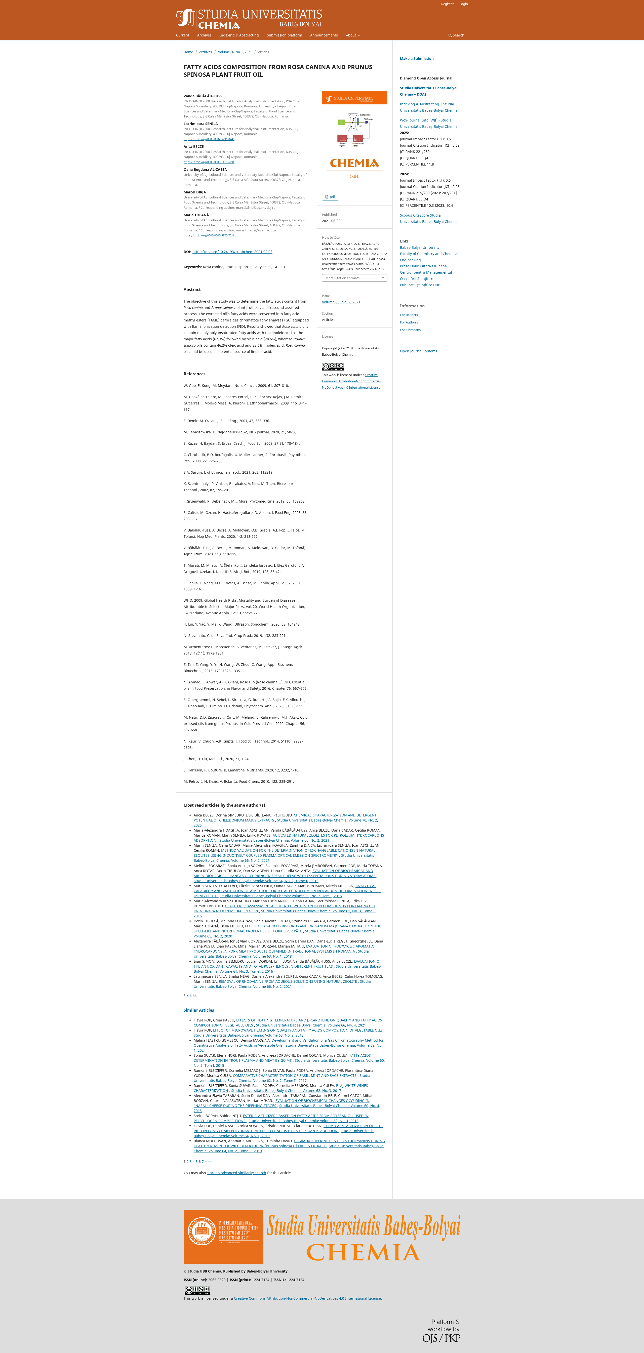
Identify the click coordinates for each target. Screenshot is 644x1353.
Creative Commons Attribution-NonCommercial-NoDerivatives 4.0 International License (351, 381)
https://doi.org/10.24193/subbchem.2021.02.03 (232, 251)
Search (458, 35)
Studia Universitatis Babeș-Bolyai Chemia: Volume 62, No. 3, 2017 (286, 1090)
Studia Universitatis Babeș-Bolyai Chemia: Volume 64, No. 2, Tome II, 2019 (256, 880)
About (351, 35)
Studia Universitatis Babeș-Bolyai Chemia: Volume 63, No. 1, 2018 (281, 954)
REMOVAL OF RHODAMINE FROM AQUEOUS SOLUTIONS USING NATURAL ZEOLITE (288, 981)
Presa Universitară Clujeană (423, 266)
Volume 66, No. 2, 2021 (235, 52)
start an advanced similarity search (236, 1172)
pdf (332, 196)
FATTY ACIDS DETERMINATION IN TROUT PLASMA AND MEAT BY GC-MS (282, 1058)
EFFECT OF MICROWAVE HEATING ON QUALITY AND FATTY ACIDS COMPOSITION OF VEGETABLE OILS (298, 1030)
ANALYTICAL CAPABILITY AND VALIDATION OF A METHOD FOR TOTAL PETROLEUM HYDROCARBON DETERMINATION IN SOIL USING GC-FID (287, 890)
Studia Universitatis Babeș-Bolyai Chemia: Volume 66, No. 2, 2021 (274, 840)
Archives (204, 35)
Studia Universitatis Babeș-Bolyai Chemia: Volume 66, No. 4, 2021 (311, 1025)
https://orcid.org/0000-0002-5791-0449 (209, 139)
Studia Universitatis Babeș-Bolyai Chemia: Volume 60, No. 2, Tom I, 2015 (281, 895)
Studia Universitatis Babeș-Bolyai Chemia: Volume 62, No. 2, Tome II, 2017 (282, 1078)
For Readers (409, 314)
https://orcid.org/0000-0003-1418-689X (209, 162)
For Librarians (410, 329)
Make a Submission (417, 58)
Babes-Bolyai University (419, 247)
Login (463, 4)
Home (188, 52)
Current (182, 35)
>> (195, 995)
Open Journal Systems (418, 351)
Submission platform (284, 35)
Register (447, 4)
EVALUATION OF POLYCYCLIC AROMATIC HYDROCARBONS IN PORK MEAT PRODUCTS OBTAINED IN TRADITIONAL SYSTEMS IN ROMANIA (284, 949)
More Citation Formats (342, 278)
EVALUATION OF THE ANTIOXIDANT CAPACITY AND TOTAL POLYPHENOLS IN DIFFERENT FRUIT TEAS (287, 964)
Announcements (324, 35)
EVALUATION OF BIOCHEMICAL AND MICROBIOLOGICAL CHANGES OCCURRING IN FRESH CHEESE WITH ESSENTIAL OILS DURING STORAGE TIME (285, 873)
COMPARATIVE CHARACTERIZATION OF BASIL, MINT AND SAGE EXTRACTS (295, 1075)
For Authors (409, 322)
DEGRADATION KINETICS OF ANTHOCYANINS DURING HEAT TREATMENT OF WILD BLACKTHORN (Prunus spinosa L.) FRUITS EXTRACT (289, 1143)
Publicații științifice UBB (420, 284)
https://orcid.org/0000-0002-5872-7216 (209, 235)
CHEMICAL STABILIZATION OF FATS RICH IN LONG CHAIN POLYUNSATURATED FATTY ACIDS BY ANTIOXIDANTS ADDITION (288, 1128)
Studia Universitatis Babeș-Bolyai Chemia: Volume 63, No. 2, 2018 (249, 1035)
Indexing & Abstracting (239, 35)
